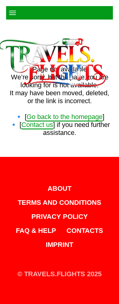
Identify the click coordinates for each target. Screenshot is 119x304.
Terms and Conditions (59, 202)
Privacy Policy (59, 216)
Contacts (85, 230)
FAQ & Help (36, 230)
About (59, 188)
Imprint (59, 244)
